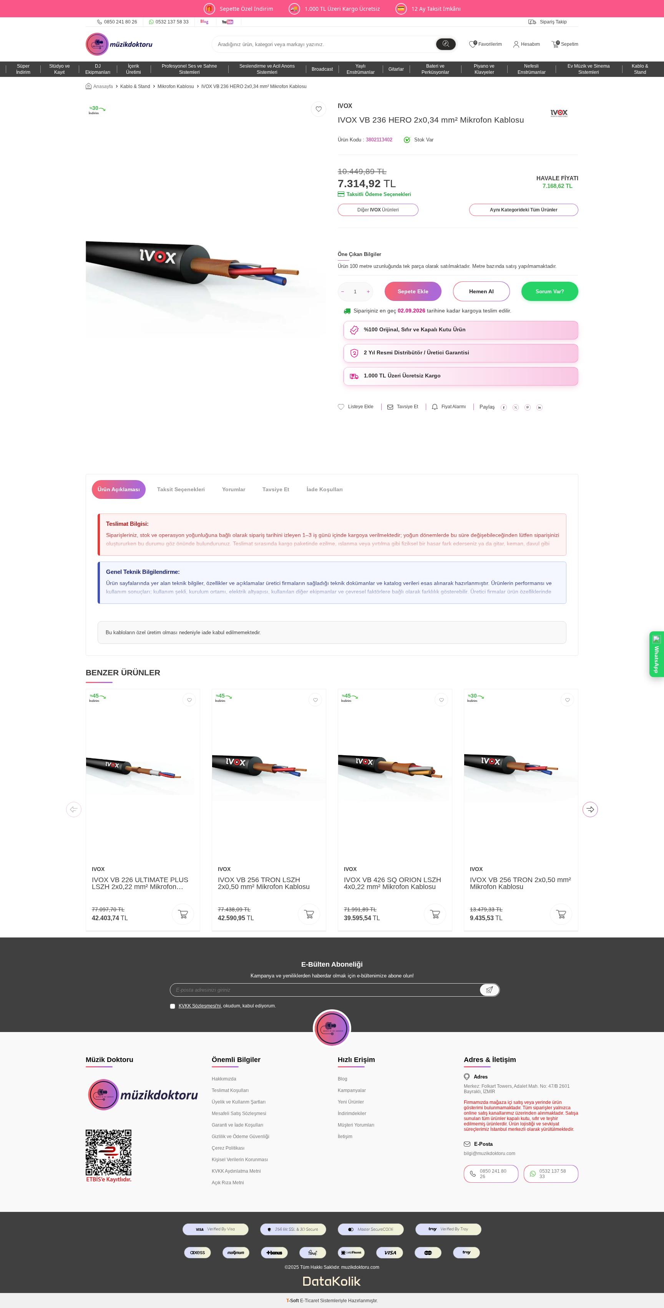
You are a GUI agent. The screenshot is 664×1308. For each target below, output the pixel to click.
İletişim (345, 1136)
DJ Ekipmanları (97, 69)
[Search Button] (446, 44)
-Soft (293, 1300)
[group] (206, 281)
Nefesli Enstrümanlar (532, 69)
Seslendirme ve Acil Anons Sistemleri (267, 69)
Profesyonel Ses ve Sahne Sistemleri (189, 69)
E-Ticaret (309, 1300)
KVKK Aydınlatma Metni (236, 1171)
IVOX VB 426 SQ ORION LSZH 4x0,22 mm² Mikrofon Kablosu (392, 883)
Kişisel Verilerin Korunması (240, 1159)
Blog (342, 1079)
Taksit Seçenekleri (181, 489)
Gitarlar (396, 69)
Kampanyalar (352, 1090)
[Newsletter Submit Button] (489, 990)
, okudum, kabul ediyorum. (227, 1006)
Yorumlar (233, 489)
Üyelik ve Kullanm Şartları (239, 1102)
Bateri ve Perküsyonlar (435, 69)
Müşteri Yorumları (356, 1125)
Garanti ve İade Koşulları (237, 1125)
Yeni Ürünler (351, 1102)
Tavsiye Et (407, 406)
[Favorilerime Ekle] (189, 699)
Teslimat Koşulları (230, 1090)
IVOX (345, 106)
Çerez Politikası (228, 1148)
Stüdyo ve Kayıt (59, 69)
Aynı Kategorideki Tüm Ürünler (524, 210)
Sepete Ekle (413, 291)
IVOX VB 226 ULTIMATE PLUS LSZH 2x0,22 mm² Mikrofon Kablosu (140, 883)
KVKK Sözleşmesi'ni (200, 1006)
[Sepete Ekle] (183, 914)
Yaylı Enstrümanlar (361, 69)
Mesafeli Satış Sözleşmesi (239, 1113)
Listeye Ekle (361, 406)
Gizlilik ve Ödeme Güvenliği (240, 1136)
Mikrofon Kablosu (176, 86)
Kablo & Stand (640, 69)
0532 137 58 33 (172, 22)
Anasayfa (103, 86)
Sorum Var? (550, 291)
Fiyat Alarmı (454, 406)
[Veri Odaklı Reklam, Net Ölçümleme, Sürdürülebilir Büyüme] (332, 1284)
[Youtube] (228, 22)
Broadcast (322, 69)
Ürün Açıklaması (119, 489)
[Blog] (205, 22)
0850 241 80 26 (120, 22)
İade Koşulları (325, 489)
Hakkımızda (224, 1079)
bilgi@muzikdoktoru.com (489, 1153)
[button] (73, 810)
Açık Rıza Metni (228, 1182)
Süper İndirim (23, 69)
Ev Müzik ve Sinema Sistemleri (589, 69)
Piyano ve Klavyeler (484, 69)
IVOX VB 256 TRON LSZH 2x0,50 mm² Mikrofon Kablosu (264, 883)
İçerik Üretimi (133, 69)
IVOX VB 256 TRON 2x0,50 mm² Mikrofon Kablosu (520, 883)
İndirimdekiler (352, 1113)
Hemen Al (481, 291)
